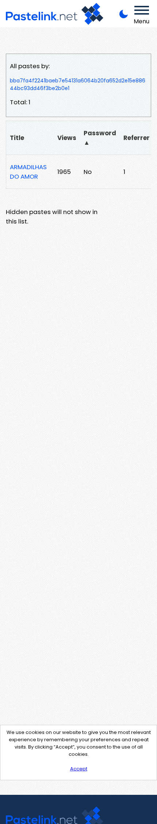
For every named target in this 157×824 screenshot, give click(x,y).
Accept (78, 768)
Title (17, 137)
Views (66, 137)
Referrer (136, 137)
